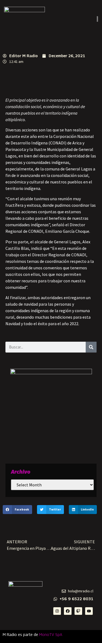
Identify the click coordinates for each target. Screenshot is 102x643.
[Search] (91, 347)
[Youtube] (89, 611)
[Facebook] (68, 611)
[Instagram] (57, 611)
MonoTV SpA (50, 634)
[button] (17, 509)
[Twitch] (78, 611)
